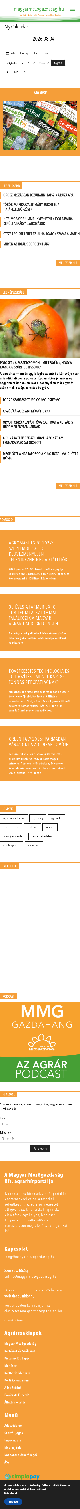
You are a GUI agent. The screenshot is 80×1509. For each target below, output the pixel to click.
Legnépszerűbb (13, 292)
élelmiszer (34, 845)
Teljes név (5, 1133)
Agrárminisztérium (13, 818)
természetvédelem (42, 836)
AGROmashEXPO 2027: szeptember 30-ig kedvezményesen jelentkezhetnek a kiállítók (38, 551)
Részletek (11, 1493)
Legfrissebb (11, 186)
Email (3, 1118)
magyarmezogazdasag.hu (39, 9)
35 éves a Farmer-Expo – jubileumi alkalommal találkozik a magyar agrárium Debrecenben (34, 615)
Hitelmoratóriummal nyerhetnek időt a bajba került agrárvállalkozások (38, 221)
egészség (38, 818)
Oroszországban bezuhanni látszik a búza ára (38, 195)
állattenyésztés (11, 845)
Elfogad (13, 1501)
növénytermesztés (13, 836)
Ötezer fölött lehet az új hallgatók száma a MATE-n (41, 234)
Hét (36, 53)
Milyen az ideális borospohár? (26, 244)
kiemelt (50, 827)
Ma (16, 72)
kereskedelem (11, 827)
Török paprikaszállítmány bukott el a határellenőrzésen (31, 207)
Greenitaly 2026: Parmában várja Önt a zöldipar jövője (38, 742)
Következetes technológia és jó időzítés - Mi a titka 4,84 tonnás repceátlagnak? (39, 677)
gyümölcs (56, 818)
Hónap (24, 53)
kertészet (32, 827)
